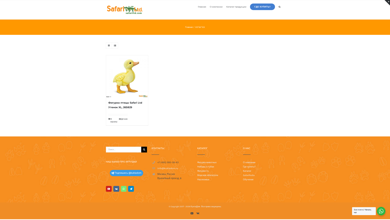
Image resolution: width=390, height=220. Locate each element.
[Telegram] (131, 189)
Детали (124, 119)
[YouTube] (109, 189)
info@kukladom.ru (167, 168)
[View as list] (115, 46)
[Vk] (116, 189)
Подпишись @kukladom (128, 172)
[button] (279, 6)
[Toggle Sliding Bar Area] (387, 3)
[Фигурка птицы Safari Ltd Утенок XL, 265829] (127, 76)
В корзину (113, 120)
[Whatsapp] (123, 189)
